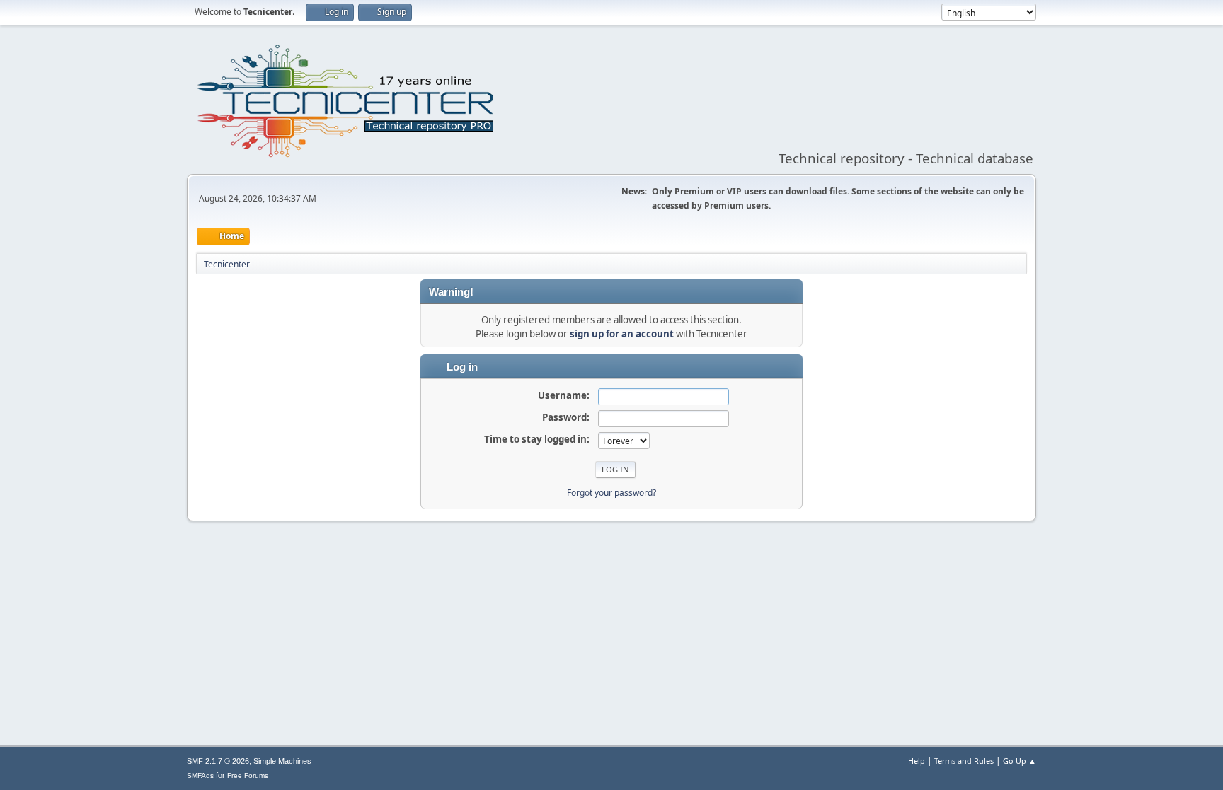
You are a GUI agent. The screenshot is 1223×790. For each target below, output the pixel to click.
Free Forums (247, 775)
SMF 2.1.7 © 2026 (218, 761)
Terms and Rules (964, 760)
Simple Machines (282, 761)
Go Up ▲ (1019, 760)
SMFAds (200, 775)
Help (916, 760)
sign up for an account (622, 333)
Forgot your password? (611, 493)
